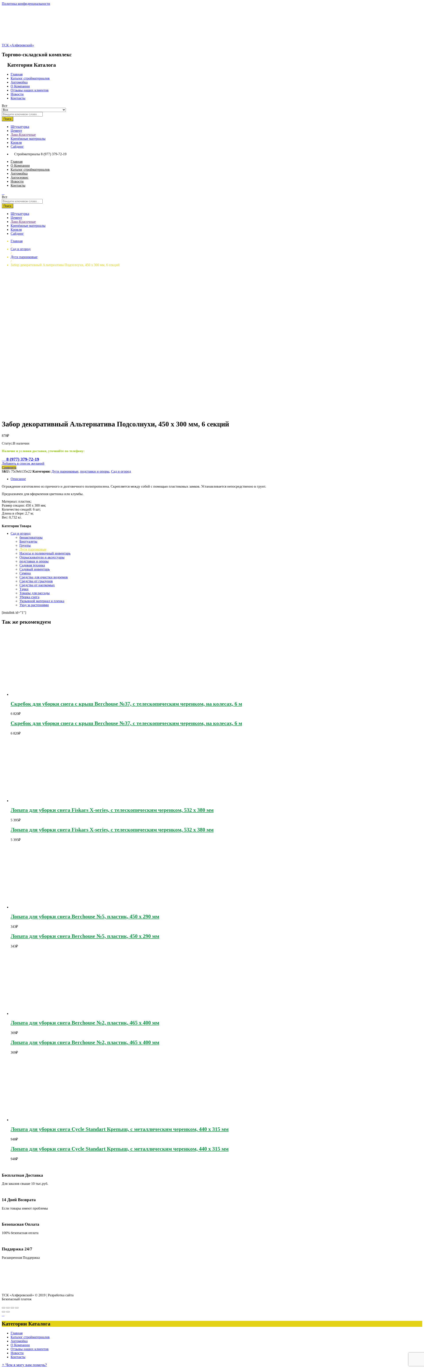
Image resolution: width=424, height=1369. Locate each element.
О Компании (20, 86)
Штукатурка (20, 127)
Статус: (7, 443)
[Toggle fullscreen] (12, 1307)
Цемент (16, 131)
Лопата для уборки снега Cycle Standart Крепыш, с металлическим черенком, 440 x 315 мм (120, 1129)
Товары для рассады (34, 593)
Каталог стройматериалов (30, 78)
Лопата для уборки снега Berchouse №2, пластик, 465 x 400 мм (85, 1023)
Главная (17, 74)
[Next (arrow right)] (8, 1311)
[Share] (8, 1307)
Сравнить (9, 467)
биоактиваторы (31, 537)
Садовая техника (32, 565)
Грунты (25, 545)
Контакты (18, 98)
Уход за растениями (34, 605)
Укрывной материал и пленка (41, 601)
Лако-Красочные (23, 134)
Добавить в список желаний (23, 463)
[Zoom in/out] (17, 1307)
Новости (17, 94)
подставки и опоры (94, 471)
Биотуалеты (28, 541)
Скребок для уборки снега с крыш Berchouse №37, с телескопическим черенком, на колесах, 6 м (126, 704)
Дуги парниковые (64, 471)
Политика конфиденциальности (26, 4)
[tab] (216, 479)
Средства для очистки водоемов (43, 577)
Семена (25, 573)
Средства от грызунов (36, 581)
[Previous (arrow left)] (3, 1311)
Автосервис (19, 177)
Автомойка (19, 82)
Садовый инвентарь (34, 569)
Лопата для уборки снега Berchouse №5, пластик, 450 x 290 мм (85, 916)
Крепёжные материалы (28, 138)
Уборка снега (29, 597)
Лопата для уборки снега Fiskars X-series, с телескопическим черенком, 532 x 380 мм (112, 810)
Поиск (7, 119)
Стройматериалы (27, 154)
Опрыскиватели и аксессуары (41, 557)
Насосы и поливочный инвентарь (44, 553)
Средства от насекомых (37, 585)
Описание (18, 479)
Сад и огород (121, 471)
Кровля (16, 142)
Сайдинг (17, 146)
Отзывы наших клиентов (30, 90)
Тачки (23, 589)
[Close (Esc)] (3, 1307)
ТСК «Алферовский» (18, 45)
